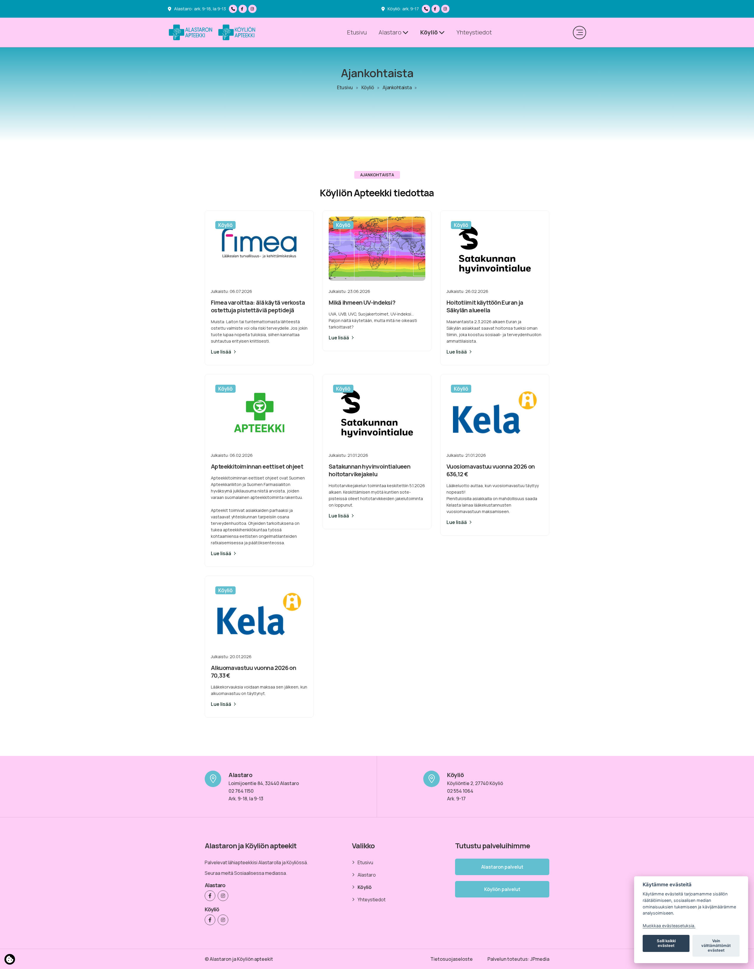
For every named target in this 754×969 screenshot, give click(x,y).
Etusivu (357, 32)
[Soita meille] (234, 9)
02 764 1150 (241, 791)
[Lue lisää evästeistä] (9, 960)
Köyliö (429, 32)
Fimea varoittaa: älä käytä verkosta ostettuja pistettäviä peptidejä (258, 306)
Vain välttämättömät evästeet (716, 945)
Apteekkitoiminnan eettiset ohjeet (257, 466)
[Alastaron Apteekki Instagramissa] (253, 9)
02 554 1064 (460, 791)
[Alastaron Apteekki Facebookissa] (243, 9)
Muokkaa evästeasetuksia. (669, 925)
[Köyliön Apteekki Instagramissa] (446, 9)
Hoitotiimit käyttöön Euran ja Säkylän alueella (485, 306)
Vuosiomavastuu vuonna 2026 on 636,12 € (491, 470)
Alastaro (390, 32)
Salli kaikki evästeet (666, 943)
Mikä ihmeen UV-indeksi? (362, 302)
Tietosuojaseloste (451, 959)
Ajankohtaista (397, 87)
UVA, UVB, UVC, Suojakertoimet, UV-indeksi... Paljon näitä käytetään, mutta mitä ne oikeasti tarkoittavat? (373, 320)
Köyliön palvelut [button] (502, 889)
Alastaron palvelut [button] (502, 867)
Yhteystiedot (474, 32)
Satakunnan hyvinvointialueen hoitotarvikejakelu (369, 470)
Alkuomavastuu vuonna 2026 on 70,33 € (253, 671)
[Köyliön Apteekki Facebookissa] (436, 9)
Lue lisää (221, 352)
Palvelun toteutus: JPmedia (518, 959)
